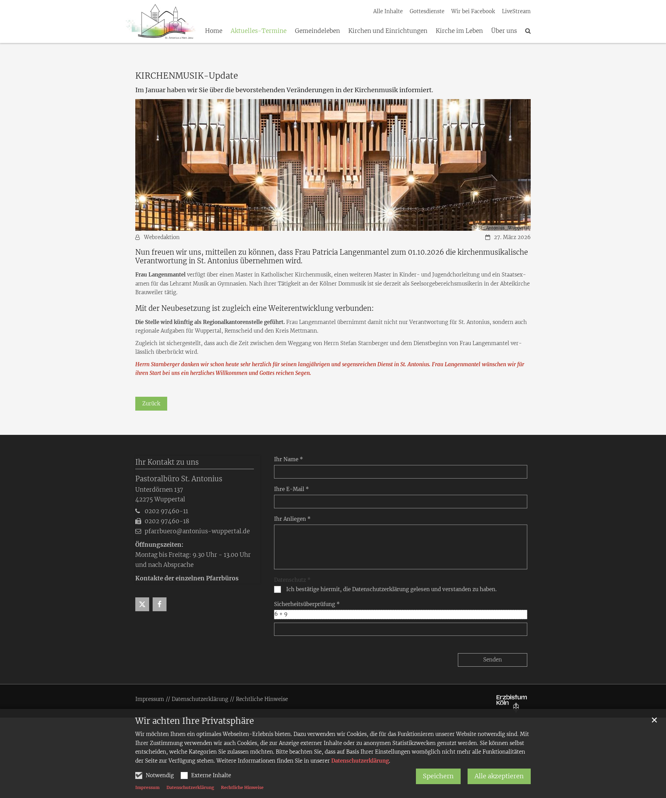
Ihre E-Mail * (291, 489)
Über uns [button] (504, 31)
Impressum (147, 787)
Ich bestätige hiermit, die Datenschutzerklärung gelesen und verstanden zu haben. (391, 589)
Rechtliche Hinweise (242, 787)
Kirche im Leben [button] (459, 31)
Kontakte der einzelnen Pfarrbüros (187, 578)
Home (213, 31)
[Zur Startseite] (160, 21)
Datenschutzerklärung (360, 760)
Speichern (438, 776)
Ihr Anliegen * (292, 519)
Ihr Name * (288, 459)
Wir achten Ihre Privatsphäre (194, 721)
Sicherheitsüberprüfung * (307, 604)
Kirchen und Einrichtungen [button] (387, 31)
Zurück (151, 403)
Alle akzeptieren (499, 776)
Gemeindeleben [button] (317, 31)
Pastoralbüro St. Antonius (178, 478)
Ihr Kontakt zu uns (167, 462)
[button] (528, 32)
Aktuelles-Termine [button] (259, 31)
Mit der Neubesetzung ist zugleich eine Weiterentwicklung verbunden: (254, 308)
